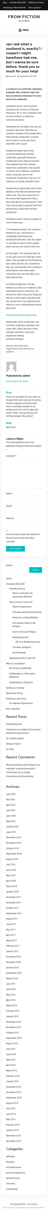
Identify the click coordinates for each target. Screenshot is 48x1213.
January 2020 (12, 826)
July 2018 (10, 864)
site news (10, 1183)
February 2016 (12, 1011)
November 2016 (13, 962)
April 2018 (11, 881)
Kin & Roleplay (19, 652)
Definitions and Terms (16, 698)
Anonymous (28, 349)
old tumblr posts (21, 346)
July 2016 (10, 984)
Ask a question (35, 8)
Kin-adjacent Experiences (21, 703)
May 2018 (10, 875)
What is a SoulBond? (15, 663)
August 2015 (12, 1043)
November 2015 (13, 1027)
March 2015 (11, 1070)
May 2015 (10, 1060)
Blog (5, 2)
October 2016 (12, 967)
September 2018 (14, 853)
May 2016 (10, 994)
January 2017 (12, 951)
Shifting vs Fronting (15, 688)
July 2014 (10, 1108)
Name (9, 493)
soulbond (10, 352)
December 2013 (13, 1135)
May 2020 (10, 821)
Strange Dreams (13, 744)
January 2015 (12, 1081)
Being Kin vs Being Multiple (25, 617)
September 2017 (14, 913)
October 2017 (12, 908)
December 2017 (13, 897)
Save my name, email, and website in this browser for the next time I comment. (23, 538)
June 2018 (11, 870)
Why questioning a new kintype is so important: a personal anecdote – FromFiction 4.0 (23, 769)
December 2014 (13, 1087)
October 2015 (12, 1032)
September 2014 (14, 1097)
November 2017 (13, 902)
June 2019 (11, 832)
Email (9, 506)
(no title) (10, 749)
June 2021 (11, 794)
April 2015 (11, 1065)
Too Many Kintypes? (21, 647)
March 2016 (11, 1005)
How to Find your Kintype (24, 632)
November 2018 (13, 843)
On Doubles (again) (15, 738)
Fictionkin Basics (17, 588)
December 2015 (13, 1022)
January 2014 (12, 1130)
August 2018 (12, 859)
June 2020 (11, 816)
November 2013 (13, 1141)
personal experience (15, 1172)
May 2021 (10, 799)
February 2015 (12, 1076)
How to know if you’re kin (21, 602)
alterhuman (18, 349)
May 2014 (10, 1119)
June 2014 (11, 1114)
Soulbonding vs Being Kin (21, 682)
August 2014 (12, 1103)
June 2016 (11, 989)
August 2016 (12, 978)
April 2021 (11, 805)
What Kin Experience (21, 606)
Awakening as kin (20, 637)
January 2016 (12, 1016)
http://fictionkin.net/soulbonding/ (21, 315)
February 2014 (12, 1125)
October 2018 (12, 848)
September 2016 (14, 973)
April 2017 (11, 935)
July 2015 (10, 1049)
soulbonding (11, 1189)
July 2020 (10, 810)
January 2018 (12, 891)
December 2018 (13, 837)
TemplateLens (21, 1208)
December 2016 (13, 956)
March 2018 (11, 886)
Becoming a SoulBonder (20, 668)
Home (9, 578)
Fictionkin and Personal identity (27, 612)
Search (9, 565)
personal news (13, 1178)
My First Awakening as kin (28, 642)
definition (10, 1156)
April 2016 (11, 1000)
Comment (11, 456)
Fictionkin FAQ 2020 (17, 2)
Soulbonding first (14, 724)
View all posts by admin (17, 381)
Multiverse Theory (36, 2)
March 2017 (11, 940)
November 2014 (13, 1092)
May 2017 (10, 929)
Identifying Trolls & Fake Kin (14, 8)
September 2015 (14, 1038)
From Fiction (24, 17)
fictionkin (10, 1162)
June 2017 (11, 924)
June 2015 (11, 1054)
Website (10, 518)
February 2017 (12, 946)
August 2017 (12, 918)
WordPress (41, 1208)
